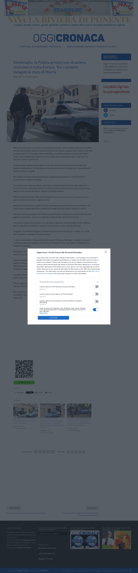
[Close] (106, 253)
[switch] (96, 286)
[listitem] (69, 282)
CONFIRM (53, 318)
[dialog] (69, 286)
